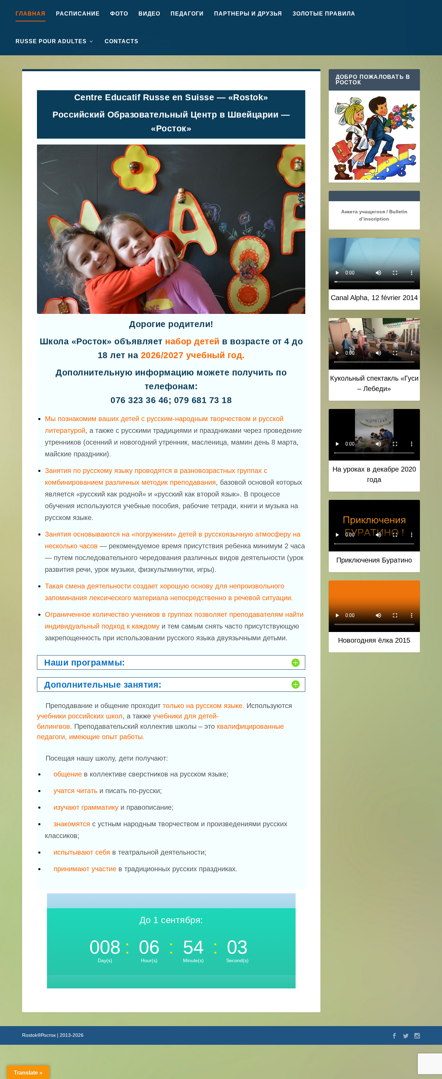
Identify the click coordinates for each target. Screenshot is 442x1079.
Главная (31, 14)
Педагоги (187, 14)
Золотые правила (323, 14)
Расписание (78, 14)
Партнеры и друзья (248, 14)
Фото (119, 14)
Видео (149, 14)
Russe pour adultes (51, 41)
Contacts (121, 41)
